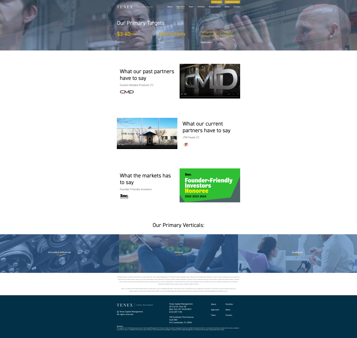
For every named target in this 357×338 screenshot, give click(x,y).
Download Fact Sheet (232, 2)
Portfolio (201, 6)
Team (191, 6)
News (227, 6)
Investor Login (216, 2)
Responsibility (215, 6)
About (169, 6)
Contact (237, 6)
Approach (180, 6)
